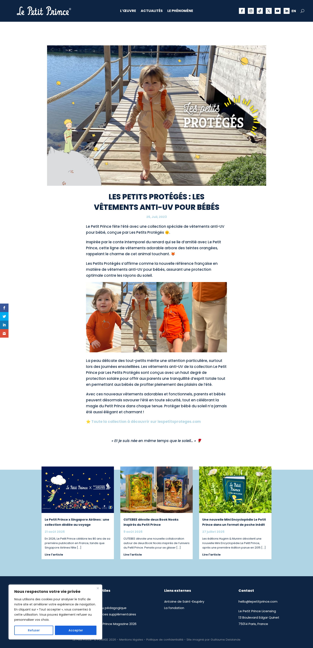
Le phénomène (180, 11)
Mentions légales (131, 640)
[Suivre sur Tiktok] (260, 11)
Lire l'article (54, 555)
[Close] (97, 588)
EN (293, 11)
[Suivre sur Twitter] (269, 11)
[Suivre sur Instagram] (251, 11)
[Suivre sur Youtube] (278, 11)
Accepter (76, 630)
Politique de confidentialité (164, 640)
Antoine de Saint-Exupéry (184, 601)
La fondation (174, 608)
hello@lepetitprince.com (257, 601)
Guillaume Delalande (225, 640)
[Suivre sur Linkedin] (287, 11)
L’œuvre (128, 11)
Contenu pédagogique (108, 608)
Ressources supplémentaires (113, 614)
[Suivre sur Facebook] (242, 11)
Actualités (152, 11)
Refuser (34, 630)
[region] (55, 612)
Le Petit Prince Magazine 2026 (113, 624)
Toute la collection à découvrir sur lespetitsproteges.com (146, 421)
